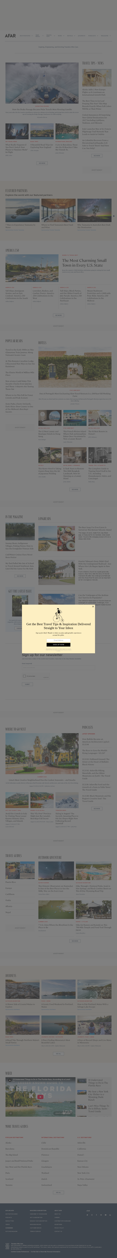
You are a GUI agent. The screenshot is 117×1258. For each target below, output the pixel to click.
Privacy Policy (63, 649)
